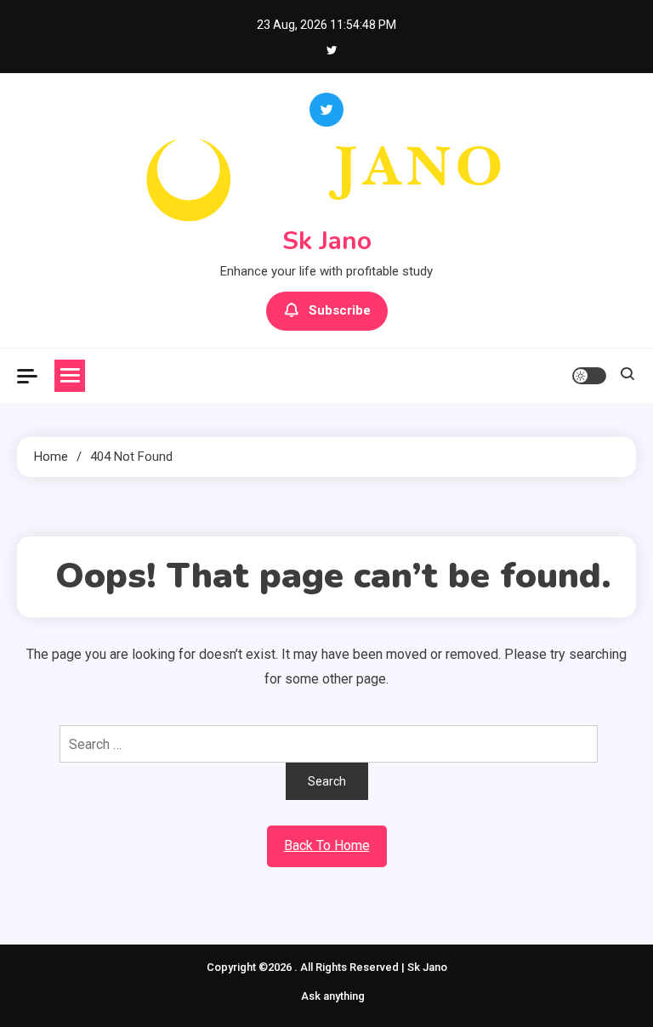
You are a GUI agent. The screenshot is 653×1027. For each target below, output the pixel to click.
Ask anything (333, 996)
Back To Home (327, 845)
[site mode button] (589, 375)
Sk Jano (327, 241)
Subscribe (340, 310)
